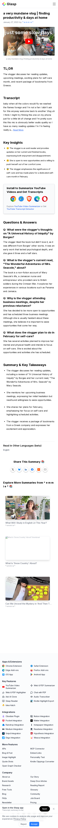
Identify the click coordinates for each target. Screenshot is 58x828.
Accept (34, 824)
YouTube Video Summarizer (27, 206)
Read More (18, 130)
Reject (24, 824)
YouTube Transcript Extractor (20, 209)
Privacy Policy (19, 819)
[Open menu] (54, 4)
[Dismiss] (54, 809)
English (6, 450)
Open (44, 809)
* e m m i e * (27, 22)
